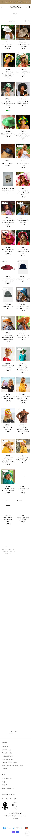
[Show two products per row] (28, 21)
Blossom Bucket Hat (8, 664)
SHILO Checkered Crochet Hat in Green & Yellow (23, 135)
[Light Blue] (9, 110)
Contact (4, 785)
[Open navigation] (2, 7)
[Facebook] (2, 798)
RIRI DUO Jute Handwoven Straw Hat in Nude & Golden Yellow (8, 459)
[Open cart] (29, 7)
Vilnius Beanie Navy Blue (23, 279)
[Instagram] (6, 798)
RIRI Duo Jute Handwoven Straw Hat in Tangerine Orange (8, 337)
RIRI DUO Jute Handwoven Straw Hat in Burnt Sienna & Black (23, 429)
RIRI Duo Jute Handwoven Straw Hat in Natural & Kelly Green (23, 367)
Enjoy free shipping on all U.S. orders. (15, 2)
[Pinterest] (10, 798)
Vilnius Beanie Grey (8, 306)
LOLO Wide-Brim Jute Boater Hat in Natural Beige (8, 222)
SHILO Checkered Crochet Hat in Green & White (8, 103)
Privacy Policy (6, 750)
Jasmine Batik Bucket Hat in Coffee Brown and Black (23, 550)
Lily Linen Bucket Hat (8, 635)
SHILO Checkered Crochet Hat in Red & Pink (23, 251)
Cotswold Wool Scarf (8, 190)
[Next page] (19, 732)
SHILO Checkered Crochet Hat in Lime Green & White (8, 73)
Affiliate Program (7, 756)
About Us (5, 747)
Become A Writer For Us (9, 762)
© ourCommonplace (15, 813)
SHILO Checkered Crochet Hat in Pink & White (23, 192)
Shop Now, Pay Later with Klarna (12, 766)
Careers (4, 769)
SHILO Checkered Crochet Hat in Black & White (8, 579)
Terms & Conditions (8, 753)
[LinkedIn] (15, 798)
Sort (11, 21)
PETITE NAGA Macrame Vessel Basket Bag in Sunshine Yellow (23, 398)
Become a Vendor (7, 759)
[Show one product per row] (25, 21)
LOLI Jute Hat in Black (8, 163)
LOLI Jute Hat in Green (8, 134)
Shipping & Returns (8, 788)
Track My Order (7, 779)
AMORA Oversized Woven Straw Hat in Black (8, 519)
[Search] (26, 7)
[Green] (7, 110)
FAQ (3, 782)
